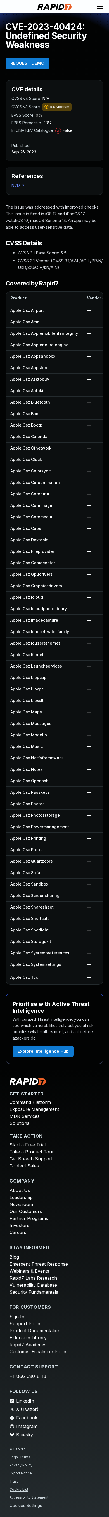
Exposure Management (34, 1109)
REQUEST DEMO (27, 63)
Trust (14, 1481)
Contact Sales (24, 1166)
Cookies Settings (26, 1505)
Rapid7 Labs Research (33, 1278)
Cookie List (19, 1489)
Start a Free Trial (28, 1145)
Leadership (21, 1197)
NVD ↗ (17, 185)
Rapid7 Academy (27, 1344)
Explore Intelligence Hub (43, 1051)
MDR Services (25, 1116)
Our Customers (26, 1211)
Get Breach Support (31, 1159)
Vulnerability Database (33, 1285)
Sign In (17, 1316)
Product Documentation (35, 1330)
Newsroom (21, 1204)
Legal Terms (20, 1457)
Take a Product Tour (32, 1152)
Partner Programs (29, 1218)
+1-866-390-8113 (28, 1376)
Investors (19, 1225)
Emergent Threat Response (39, 1264)
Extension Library (28, 1337)
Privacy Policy (21, 1465)
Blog (14, 1257)
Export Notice (21, 1473)
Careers (18, 1232)
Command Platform (30, 1102)
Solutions (19, 1123)
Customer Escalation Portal (38, 1351)
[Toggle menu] (100, 7)
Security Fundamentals (34, 1292)
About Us (20, 1190)
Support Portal (25, 1323)
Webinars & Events (29, 1271)
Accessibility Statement (29, 1497)
